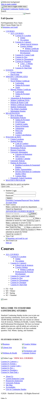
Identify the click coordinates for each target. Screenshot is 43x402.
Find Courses (11, 205)
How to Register (17, 115)
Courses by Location (23, 36)
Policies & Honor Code (19, 102)
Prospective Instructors (14, 381)
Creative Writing (26, 46)
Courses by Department (24, 59)
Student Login (11, 191)
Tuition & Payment (22, 85)
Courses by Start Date (23, 68)
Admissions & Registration (21, 98)
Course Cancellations (23, 135)
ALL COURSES (17, 33)
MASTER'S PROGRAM (15, 180)
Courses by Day (21, 57)
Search (3, 11)
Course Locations (17, 139)
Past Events (15, 74)
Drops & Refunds (22, 126)
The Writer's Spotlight (19, 109)
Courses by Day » (8, 368)
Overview (14, 79)
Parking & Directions (19, 163)
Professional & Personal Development (29, 52)
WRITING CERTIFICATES (17, 77)
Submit (9, 198)
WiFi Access (20, 156)
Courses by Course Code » (11, 366)
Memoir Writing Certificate (21, 90)
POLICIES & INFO (13, 137)
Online (22, 38)
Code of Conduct (21, 143)
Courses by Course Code (24, 55)
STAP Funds (20, 122)
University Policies (18, 161)
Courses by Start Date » (10, 372)
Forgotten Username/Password (17, 200)
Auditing (18, 133)
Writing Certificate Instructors (22, 105)
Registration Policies (18, 118)
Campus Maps (20, 176)
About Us (9, 376)
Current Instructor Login (15, 379)
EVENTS (9, 70)
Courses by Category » (9, 362)
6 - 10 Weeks (25, 66)
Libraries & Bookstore (23, 154)
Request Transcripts (18, 150)
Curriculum (19, 83)
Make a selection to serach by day (18, 223)
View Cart (9, 236)
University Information (19, 152)
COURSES (10, 31)
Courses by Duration (23, 61)
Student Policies (17, 141)
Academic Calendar (22, 159)
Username (9, 193)
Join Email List (11, 240)
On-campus (24, 40)
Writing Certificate (32, 48)
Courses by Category (23, 42)
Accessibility (10, 387)
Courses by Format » (9, 364)
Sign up (9, 243)
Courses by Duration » (9, 370)
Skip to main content (8, 4)
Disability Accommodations (25, 146)
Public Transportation (23, 169)
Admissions (19, 128)
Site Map (9, 385)
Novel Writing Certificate (20, 81)
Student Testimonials (18, 107)
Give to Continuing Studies (16, 389)
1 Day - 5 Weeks (26, 64)
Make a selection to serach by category (20, 216)
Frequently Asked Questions (21, 178)
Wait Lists (19, 131)
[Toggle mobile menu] (14, 6)
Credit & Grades (21, 124)
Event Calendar (16, 72)
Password (9, 195)
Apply (17, 87)
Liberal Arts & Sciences (29, 44)
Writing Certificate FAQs (20, 100)
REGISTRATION (13, 113)
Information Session (18, 111)
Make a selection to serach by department (21, 207)
